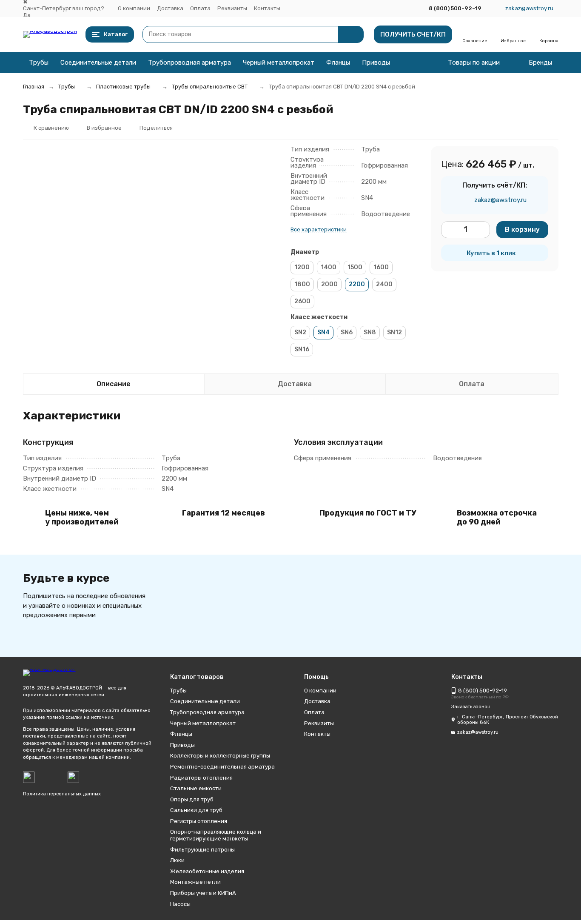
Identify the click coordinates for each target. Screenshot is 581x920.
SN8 (370, 332)
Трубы (38, 62)
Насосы (180, 904)
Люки (177, 860)
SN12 (394, 332)
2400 (384, 284)
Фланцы (338, 62)
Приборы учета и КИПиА (203, 893)
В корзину (522, 229)
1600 (381, 267)
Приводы (376, 62)
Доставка (170, 8)
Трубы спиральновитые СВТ (210, 86)
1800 (302, 284)
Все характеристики (318, 229)
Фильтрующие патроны (202, 849)
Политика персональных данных (62, 794)
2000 (329, 284)
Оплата (200, 8)
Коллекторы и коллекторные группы (220, 755)
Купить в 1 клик (491, 253)
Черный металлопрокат (278, 62)
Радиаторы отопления (201, 778)
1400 (328, 267)
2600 (302, 301)
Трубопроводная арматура (189, 62)
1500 (354, 267)
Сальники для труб (196, 810)
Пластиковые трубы (123, 86)
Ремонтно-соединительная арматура (222, 766)
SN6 (347, 332)
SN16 (301, 349)
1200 (302, 267)
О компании (134, 8)
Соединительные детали (98, 62)
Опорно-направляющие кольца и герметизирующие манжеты (215, 835)
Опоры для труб (192, 799)
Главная (33, 86)
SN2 (300, 332)
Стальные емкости (196, 788)
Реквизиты (232, 8)
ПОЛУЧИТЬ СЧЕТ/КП (413, 34)
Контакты (267, 8)
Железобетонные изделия (207, 871)
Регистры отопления (198, 821)
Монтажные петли (195, 882)
